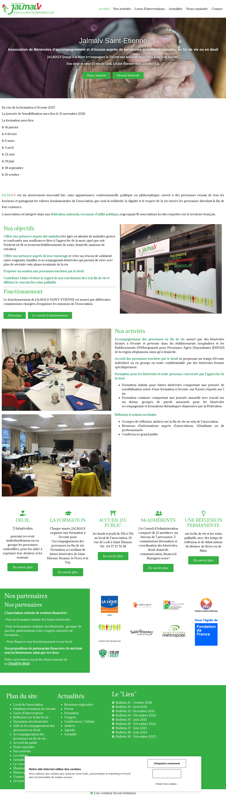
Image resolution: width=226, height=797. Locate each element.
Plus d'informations (84, 777)
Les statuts (20, 755)
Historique (20, 772)
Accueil (104, 9)
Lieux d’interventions (150, 9)
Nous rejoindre (197, 9)
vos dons (52, 653)
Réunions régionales (78, 705)
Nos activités (122, 9)
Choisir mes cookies (166, 784)
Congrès (70, 717)
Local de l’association (28, 705)
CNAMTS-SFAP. (19, 664)
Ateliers (69, 726)
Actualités (175, 9)
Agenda (69, 730)
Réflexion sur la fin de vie (31, 717)
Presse (69, 709)
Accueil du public (25, 743)
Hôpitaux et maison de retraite (34, 709)
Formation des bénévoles (30, 721)
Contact (217, 9)
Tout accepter (167, 773)
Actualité (70, 734)
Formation (71, 713)
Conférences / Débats (79, 721)
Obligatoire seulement (167, 763)
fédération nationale (64, 214)
